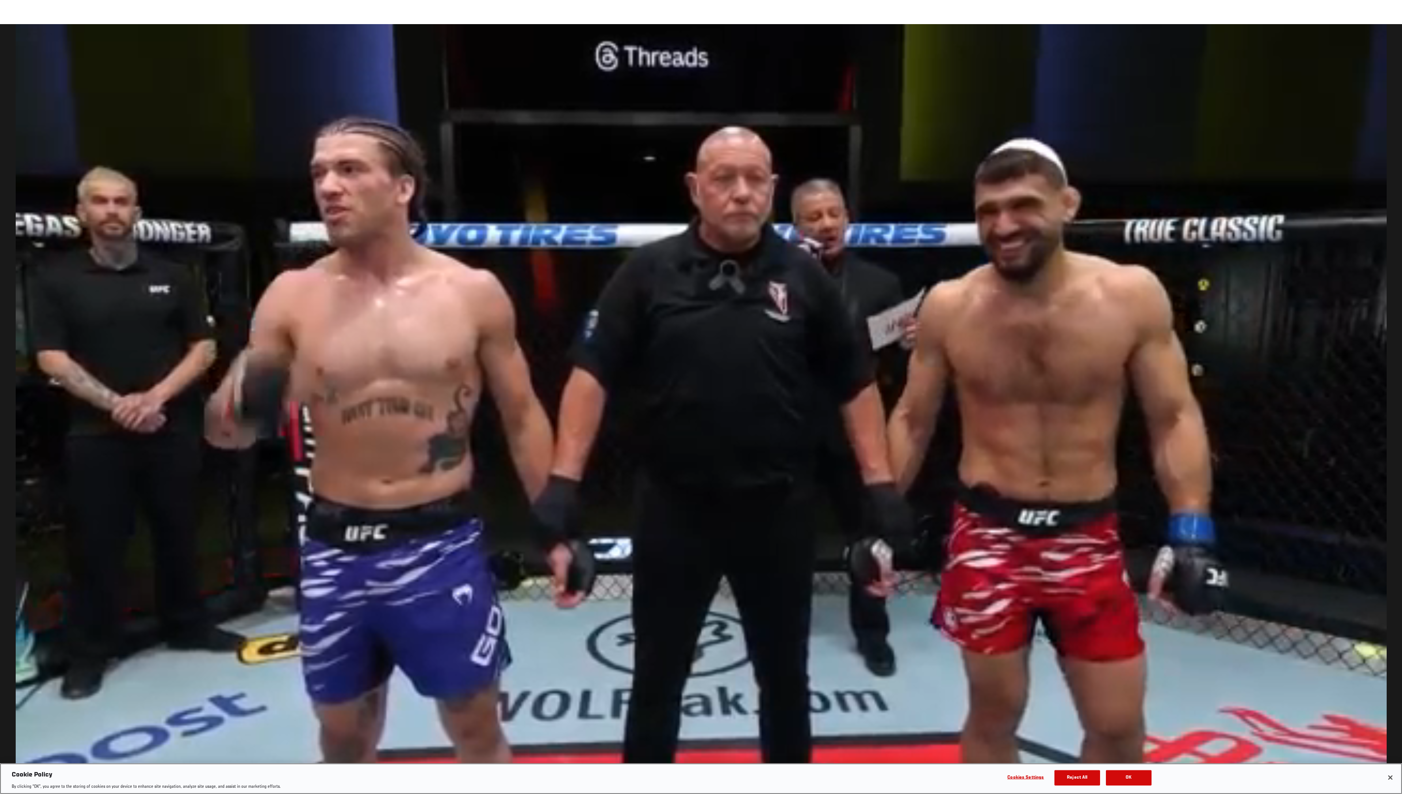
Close (1388, 38)
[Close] (1390, 778)
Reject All (1077, 777)
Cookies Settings (1025, 777)
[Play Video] (701, 410)
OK (1128, 777)
